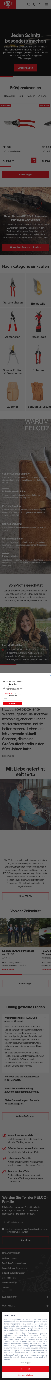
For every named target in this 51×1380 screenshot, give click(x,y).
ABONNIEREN (12, 703)
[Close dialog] (50, 675)
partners (17, 1319)
